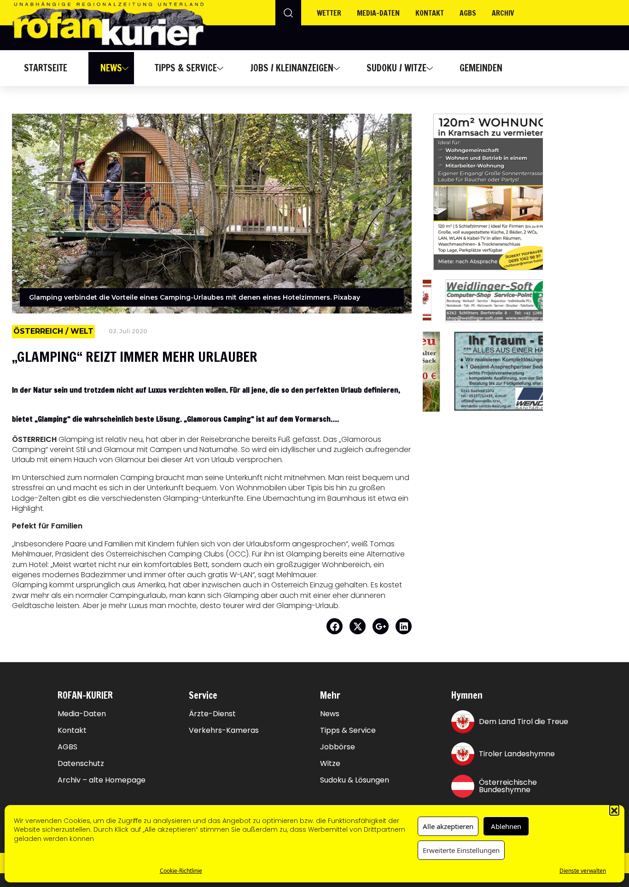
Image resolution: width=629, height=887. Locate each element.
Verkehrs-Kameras (224, 730)
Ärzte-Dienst (212, 714)
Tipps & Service (186, 68)
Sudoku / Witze (396, 68)
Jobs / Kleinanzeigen (291, 68)
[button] (614, 809)
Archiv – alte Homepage (102, 780)
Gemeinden (481, 68)
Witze (330, 763)
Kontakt (429, 13)
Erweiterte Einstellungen (461, 850)
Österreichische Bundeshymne (508, 786)
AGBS (468, 13)
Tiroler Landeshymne (517, 753)
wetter (329, 13)
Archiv (503, 13)
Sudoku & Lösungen (354, 780)
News (111, 68)
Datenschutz (81, 763)
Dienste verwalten (582, 871)
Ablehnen (506, 826)
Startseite (45, 68)
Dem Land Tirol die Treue (523, 721)
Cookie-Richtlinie (181, 871)
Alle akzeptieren (448, 826)
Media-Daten (82, 714)
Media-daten (378, 13)
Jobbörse (337, 747)
